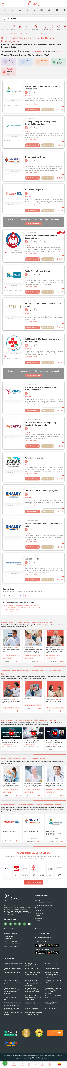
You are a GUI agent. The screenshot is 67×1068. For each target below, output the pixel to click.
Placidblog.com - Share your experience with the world (53, 981)
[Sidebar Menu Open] (3, 3)
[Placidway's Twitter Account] (10, 924)
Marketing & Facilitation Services (45, 905)
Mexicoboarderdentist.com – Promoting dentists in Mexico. (13, 997)
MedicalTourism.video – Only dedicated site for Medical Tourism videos (33, 997)
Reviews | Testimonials (11, 941)
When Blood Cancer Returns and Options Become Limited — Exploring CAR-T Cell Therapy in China (33, 785)
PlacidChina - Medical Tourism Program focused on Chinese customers (13, 982)
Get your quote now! (33, 223)
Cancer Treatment (26, 34)
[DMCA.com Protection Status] (39, 1033)
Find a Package (8, 936)
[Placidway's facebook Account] (5, 924)
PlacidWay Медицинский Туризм (32, 964)
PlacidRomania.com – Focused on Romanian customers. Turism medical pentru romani (53, 975)
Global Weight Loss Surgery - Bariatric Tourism (33, 1003)
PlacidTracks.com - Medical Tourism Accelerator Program (33, 974)
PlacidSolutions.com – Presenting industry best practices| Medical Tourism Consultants (33, 983)
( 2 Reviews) (14, 573)
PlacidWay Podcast (51, 964)
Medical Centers (14, 34)
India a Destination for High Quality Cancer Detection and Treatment (54, 785)
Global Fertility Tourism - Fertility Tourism (52, 1003)
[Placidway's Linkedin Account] (29, 924)
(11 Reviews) (34, 838)
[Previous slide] (3, 647)
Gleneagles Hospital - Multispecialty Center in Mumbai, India (23, 607)
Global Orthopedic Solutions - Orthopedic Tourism (33, 1013)
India (49, 34)
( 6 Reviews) (14, 285)
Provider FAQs (39, 913)
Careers (37, 915)
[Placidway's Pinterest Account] (19, 924)
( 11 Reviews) (14, 171)
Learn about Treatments (11, 944)
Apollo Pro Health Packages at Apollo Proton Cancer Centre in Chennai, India (33, 651)
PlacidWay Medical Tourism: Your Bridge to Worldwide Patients (11, 741)
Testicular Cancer (40, 34)
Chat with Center (31, 110)
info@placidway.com (44, 937)
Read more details (31, 104)
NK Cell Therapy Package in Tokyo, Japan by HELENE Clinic (55, 651)
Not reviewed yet (8, 204)
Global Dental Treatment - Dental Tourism (12, 1009)
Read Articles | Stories (11, 946)
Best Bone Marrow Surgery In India (10, 650)
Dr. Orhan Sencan (36, 51)
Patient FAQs (39, 910)
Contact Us (38, 918)
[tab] (17, 666)
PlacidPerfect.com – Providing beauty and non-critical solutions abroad (33, 989)
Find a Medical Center (11, 933)
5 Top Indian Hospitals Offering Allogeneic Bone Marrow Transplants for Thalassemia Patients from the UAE (10, 785)
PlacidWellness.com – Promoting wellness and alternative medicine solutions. (11, 990)
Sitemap (37, 921)
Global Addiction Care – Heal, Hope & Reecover (32, 1009)
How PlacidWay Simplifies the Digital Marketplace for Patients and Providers (33, 741)
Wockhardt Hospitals (10, 612)
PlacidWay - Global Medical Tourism (12, 969)
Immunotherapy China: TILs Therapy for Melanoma (11, 702)
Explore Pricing (8, 938)
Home (4, 34)
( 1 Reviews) (14, 136)
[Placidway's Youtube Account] (15, 924)
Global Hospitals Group (11, 609)
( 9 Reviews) (14, 353)
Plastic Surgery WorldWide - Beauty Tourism (53, 996)
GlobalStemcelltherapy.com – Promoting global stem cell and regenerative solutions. (12, 1003)
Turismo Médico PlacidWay (33, 968)
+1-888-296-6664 (43, 933)
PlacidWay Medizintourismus (13, 963)
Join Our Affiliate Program (43, 903)
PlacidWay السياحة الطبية (52, 968)
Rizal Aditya (59, 51)
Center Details (46, 110)
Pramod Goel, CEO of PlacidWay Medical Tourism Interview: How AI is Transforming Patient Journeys (54, 741)
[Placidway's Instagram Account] (24, 924)
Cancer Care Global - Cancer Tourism (13, 1013)
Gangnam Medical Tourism (12, 972)
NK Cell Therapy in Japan (32, 699)
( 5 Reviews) (14, 101)
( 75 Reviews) (15, 250)
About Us (37, 900)
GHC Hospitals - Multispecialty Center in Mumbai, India (21, 605)
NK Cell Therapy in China (54, 701)
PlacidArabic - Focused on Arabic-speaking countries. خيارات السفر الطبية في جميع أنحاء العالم (53, 990)
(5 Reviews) (56, 838)
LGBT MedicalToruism (51, 1008)
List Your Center (40, 908)
